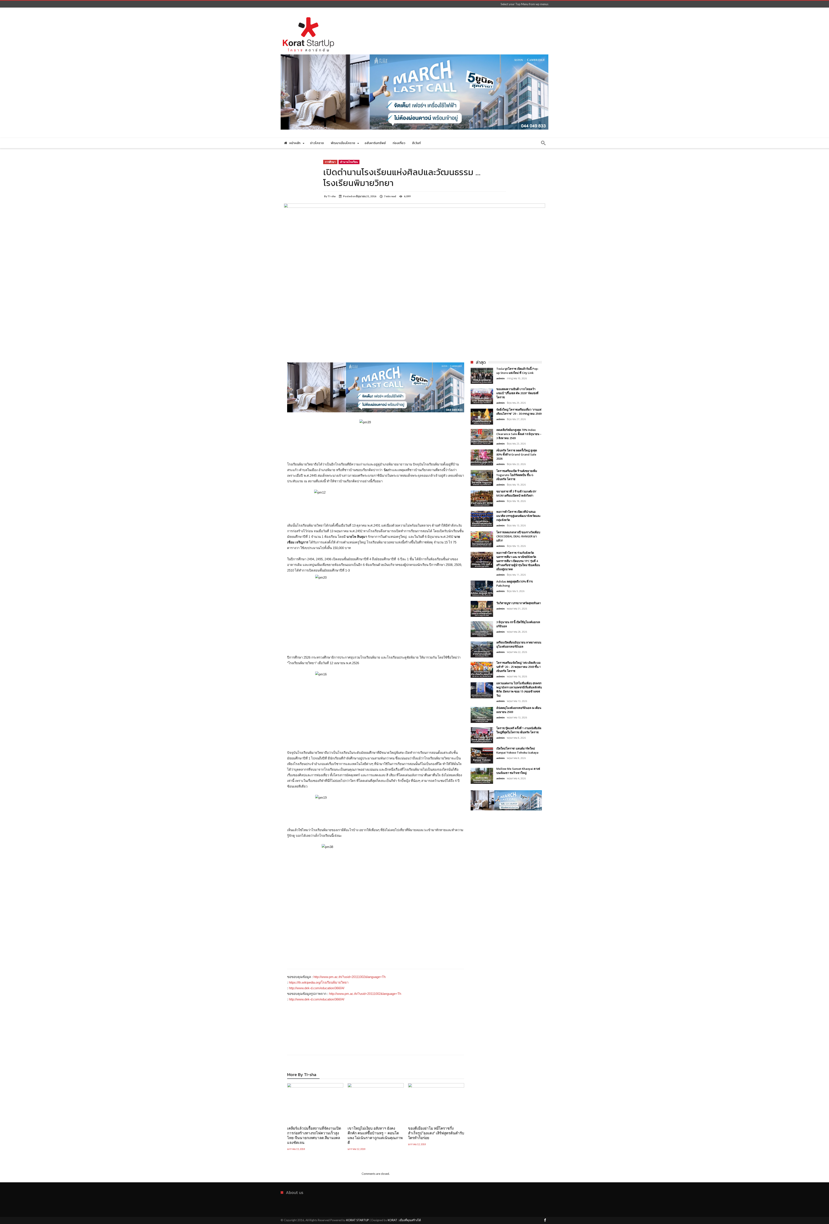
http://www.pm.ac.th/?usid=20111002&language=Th (349, 977)
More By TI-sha (301, 1075)
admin (500, 378)
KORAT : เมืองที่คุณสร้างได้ (404, 1220)
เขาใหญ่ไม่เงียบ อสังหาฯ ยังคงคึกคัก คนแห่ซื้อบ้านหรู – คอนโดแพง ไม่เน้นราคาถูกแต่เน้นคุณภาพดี (375, 1135)
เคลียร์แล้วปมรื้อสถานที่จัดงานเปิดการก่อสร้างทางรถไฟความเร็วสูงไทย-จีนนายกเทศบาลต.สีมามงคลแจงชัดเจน (314, 1135)
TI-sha (331, 196)
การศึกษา (330, 162)
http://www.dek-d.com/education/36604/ (316, 988)
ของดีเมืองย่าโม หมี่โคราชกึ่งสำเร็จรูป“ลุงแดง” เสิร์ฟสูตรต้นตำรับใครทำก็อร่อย (436, 1133)
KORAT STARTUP (357, 1220)
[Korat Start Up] (308, 14)
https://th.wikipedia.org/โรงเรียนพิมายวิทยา (318, 982)
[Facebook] (544, 1220)
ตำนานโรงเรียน (349, 162)
